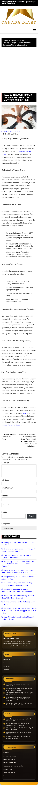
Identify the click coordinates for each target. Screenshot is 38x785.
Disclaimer (6, 660)
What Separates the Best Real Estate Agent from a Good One (19, 728)
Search (4, 512)
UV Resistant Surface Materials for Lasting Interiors (19, 733)
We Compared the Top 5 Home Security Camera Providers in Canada (18, 724)
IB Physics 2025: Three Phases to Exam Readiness (19, 2)
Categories (6, 524)
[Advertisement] (19, 70)
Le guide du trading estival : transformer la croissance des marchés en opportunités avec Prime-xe (19, 610)
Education (6, 776)
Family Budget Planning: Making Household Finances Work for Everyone (17, 590)
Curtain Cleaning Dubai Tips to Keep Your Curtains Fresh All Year (18, 737)
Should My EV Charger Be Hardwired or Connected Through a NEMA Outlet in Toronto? (18, 563)
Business (6, 753)
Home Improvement (9, 756)
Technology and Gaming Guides (13, 766)
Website (5, 496)
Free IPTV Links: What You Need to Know (9, 436)
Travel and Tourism (9, 773)
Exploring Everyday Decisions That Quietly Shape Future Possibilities (19, 550)
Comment (5, 463)
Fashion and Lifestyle (10, 763)
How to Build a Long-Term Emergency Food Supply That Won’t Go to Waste (17, 571)
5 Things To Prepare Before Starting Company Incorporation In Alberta (17, 584)
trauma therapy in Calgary (11, 425)
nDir (18, 131)
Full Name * (6, 480)
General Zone (7, 769)
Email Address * (7, 488)
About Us (6, 670)
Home (5, 663)
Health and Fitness (12, 134)
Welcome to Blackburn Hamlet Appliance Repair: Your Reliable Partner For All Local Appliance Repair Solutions (27, 440)
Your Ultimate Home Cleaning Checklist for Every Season (19, 719)
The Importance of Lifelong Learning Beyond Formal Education (17, 556)
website (25, 413)
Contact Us (6, 666)
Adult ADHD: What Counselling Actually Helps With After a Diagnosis (18, 596)
